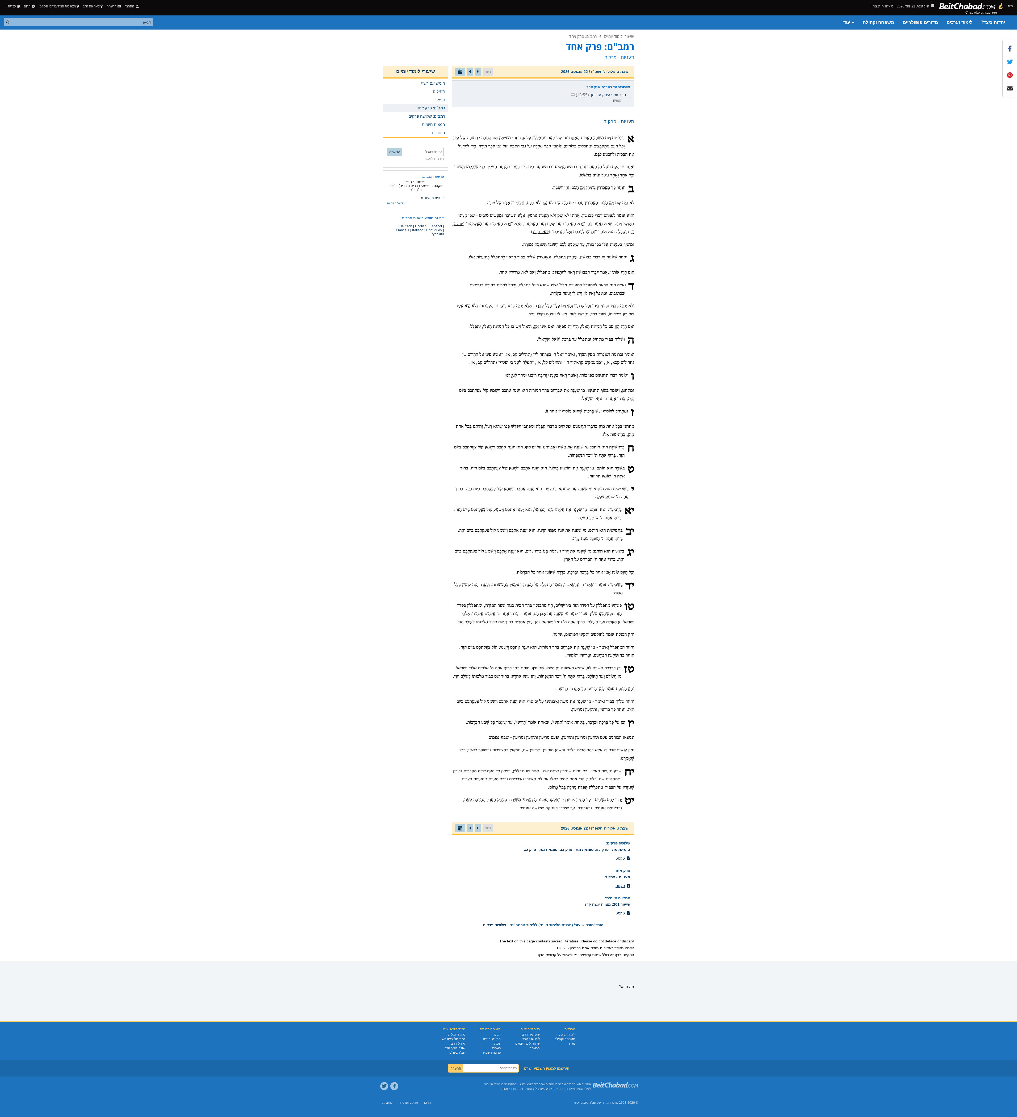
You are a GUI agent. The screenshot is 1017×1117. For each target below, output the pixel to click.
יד (629, 586)
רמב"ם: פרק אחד (583, 36)
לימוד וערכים (960, 22)
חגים (497, 1034)
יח (629, 772)
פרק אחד (622, 870)
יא (629, 511)
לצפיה (617, 100)
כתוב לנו (387, 1102)
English (420, 226)
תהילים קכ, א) (518, 354)
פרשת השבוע (492, 1052)
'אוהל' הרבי (457, 1043)
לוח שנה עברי (531, 1039)
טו (629, 607)
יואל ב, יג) (540, 232)
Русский (437, 234)
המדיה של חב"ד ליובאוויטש (592, 1102)
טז (629, 669)
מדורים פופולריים (920, 22)
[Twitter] (384, 1086)
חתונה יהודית (492, 1039)
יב (629, 532)
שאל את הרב (91, 6)
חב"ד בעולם (457, 1052)
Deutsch (405, 226)
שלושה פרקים (618, 843)
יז (631, 724)
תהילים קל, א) (549, 362)
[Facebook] (394, 1086)
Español (435, 226)
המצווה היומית (618, 898)
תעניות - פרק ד (617, 877)
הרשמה (534, 1048)
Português (434, 230)
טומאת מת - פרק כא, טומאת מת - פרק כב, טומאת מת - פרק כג (577, 849)
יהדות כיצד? (993, 22)
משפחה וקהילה (878, 22)
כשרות (496, 1048)
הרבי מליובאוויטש (453, 1039)
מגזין (572, 1043)
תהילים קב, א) (483, 362)
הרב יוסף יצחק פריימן (608, 94)
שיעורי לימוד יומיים (619, 36)
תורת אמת (590, 948)
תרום (27, 6)
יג (630, 552)
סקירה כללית (456, 1034)
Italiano (417, 230)
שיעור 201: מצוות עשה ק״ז (607, 904)
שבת (497, 1043)
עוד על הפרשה (396, 203)
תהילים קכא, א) (619, 362)
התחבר (130, 6)
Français (402, 230)
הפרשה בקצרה (430, 197)
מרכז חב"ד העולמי (495, 1084)
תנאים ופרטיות (408, 1102)
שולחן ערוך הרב (455, 1048)
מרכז (615, 1102)
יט (629, 801)
